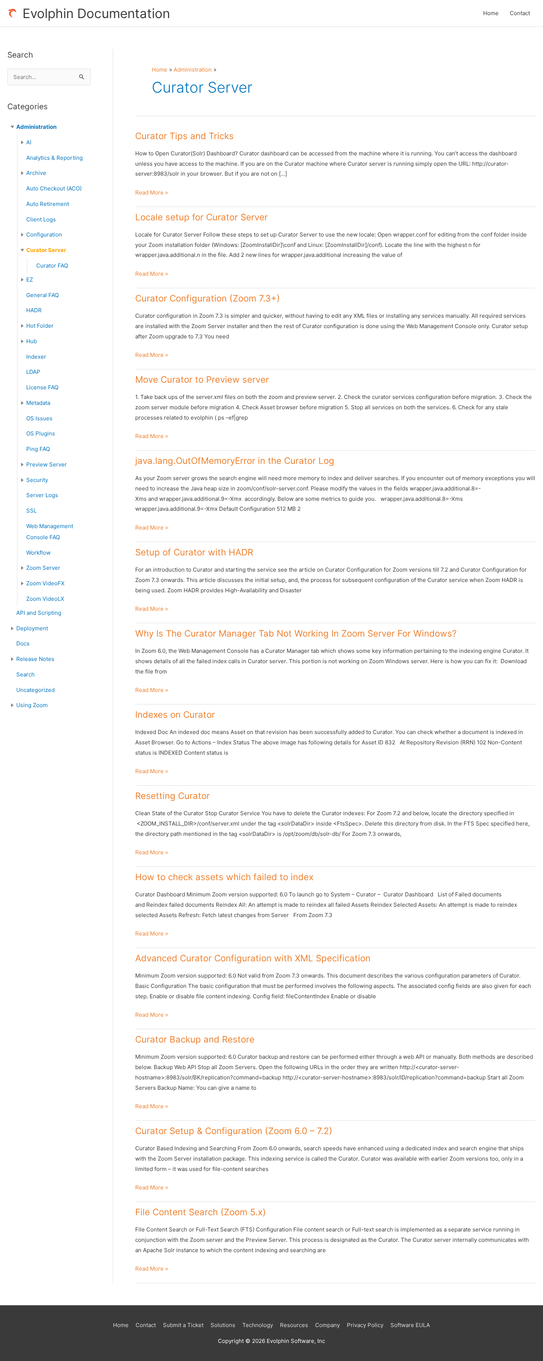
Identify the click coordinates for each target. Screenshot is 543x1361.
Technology (257, 1325)
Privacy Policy (365, 1325)
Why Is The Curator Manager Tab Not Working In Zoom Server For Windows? (296, 633)
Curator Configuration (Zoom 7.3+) (207, 298)
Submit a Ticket (183, 1325)
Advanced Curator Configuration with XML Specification (252, 958)
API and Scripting (38, 612)
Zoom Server (43, 567)
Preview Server (46, 464)
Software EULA (410, 1325)
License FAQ (42, 387)
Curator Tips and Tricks (184, 136)
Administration (36, 126)
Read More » (151, 193)
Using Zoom (32, 705)
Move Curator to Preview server (202, 379)
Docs (23, 643)
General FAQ (42, 295)
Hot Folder (40, 325)
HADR (34, 310)
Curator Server (46, 250)
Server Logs (42, 495)
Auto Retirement (47, 203)
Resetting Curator (172, 795)
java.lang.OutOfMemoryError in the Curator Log (234, 460)
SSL (31, 510)
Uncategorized (35, 689)
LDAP (33, 371)
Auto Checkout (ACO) (54, 188)
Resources (294, 1325)
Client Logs (41, 219)
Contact (520, 13)
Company (327, 1325)
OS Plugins (40, 433)
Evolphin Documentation (96, 13)
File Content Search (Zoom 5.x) (200, 1212)
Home (491, 13)
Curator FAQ (52, 265)
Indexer (36, 356)
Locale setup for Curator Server (201, 217)
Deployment (32, 628)
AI (28, 142)
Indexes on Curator (175, 714)
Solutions (223, 1325)
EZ (29, 279)
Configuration (44, 234)
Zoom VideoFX (45, 583)
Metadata (38, 402)
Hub (31, 341)
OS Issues (39, 418)
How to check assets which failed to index (224, 877)
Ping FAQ (38, 448)
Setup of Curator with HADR (194, 552)
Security (37, 479)
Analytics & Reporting (54, 157)
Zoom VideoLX (45, 598)
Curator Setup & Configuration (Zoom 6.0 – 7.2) (233, 1131)
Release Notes (35, 658)
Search (25, 674)
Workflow (38, 552)
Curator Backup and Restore (195, 1039)
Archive (36, 172)
